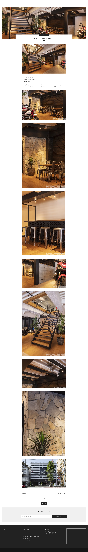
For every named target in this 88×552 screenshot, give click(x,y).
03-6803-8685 (26, 534)
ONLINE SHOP (5, 532)
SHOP (44, 498)
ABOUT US (4, 534)
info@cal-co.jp (26, 532)
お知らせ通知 (59, 516)
